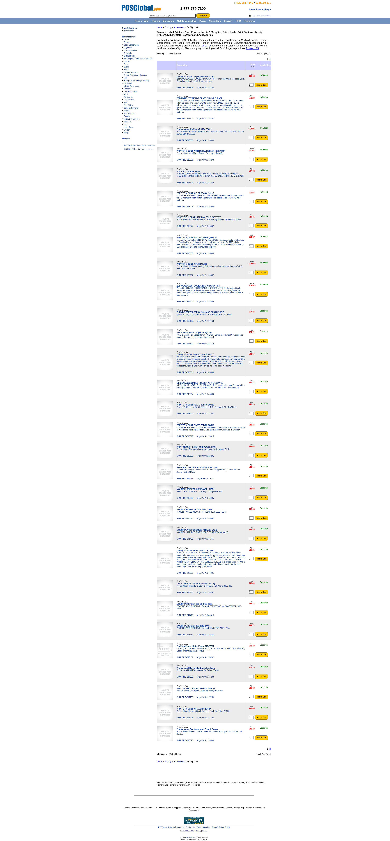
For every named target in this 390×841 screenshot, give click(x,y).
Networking (215, 21)
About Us (180, 827)
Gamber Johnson (131, 72)
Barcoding (168, 21)
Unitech (127, 130)
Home (159, 27)
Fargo (126, 70)
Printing (156, 21)
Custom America (130, 50)
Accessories (129, 31)
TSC (125, 124)
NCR (126, 94)
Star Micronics (129, 113)
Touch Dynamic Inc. (132, 119)
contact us (205, 45)
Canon (126, 39)
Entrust (126, 61)
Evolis (126, 67)
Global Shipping (203, 827)
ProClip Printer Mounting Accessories (139, 145)
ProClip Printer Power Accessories (138, 149)
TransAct (127, 122)
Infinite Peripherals (131, 86)
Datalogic (128, 53)
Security (228, 21)
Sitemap (205, 831)
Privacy (198, 831)
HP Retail (128, 83)
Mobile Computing (186, 21)
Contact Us (190, 827)
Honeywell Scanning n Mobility (136, 81)
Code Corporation (131, 45)
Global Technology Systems (135, 75)
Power (202, 21)
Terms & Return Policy (221, 827)
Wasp (126, 133)
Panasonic (128, 97)
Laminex (127, 89)
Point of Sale (141, 21)
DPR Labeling (129, 56)
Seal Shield (128, 105)
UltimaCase (128, 127)
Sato (126, 102)
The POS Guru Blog (187, 831)
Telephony (249, 21)
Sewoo (126, 111)
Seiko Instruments (131, 108)
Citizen (126, 42)
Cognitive (128, 48)
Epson (126, 64)
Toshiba (127, 116)
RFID (238, 21)
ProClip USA (129, 100)
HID (125, 78)
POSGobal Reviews (166, 827)
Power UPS (252, 48)
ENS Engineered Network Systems (138, 59)
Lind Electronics (130, 91)
